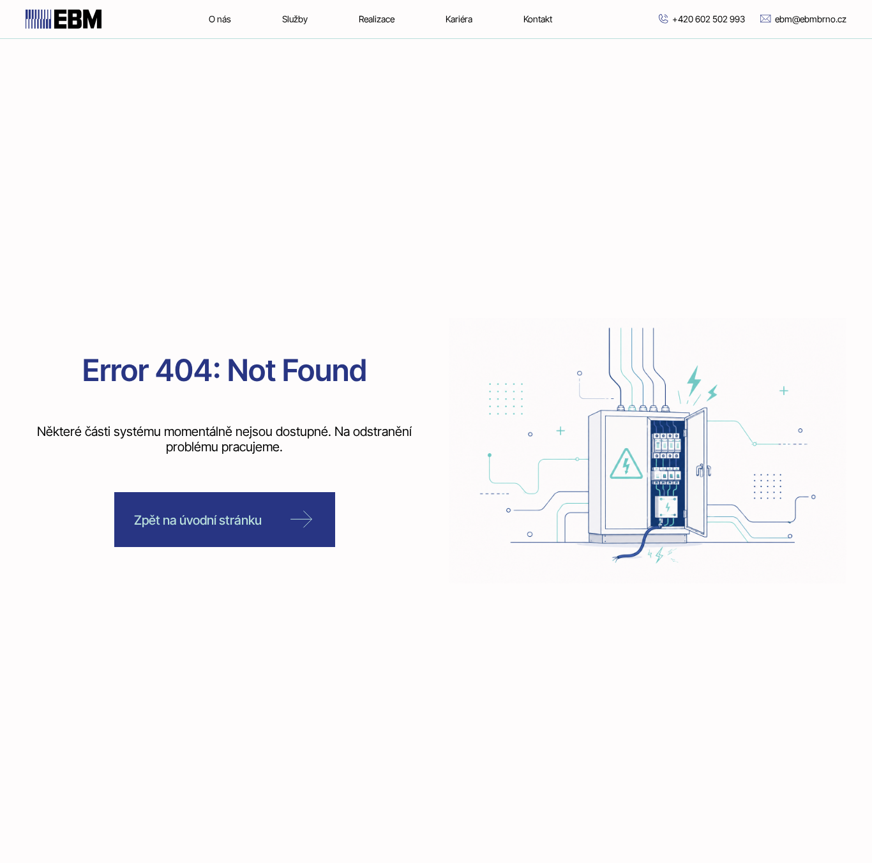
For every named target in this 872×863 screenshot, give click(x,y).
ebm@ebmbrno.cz (810, 19)
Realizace (377, 19)
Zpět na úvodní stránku (198, 520)
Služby (295, 19)
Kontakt (537, 19)
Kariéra (459, 19)
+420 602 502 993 (708, 19)
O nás (220, 19)
